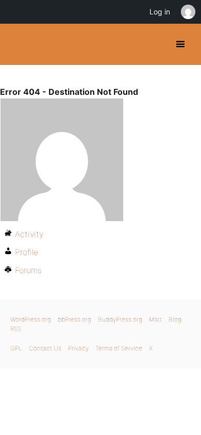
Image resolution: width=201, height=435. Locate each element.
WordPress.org (30, 319)
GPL (16, 348)
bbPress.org (74, 319)
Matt (155, 319)
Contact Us (45, 348)
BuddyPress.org (17, 44)
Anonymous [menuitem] (187, 12)
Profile (26, 252)
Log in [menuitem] (159, 11)
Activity (29, 234)
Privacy (78, 348)
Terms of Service (118, 348)
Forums (28, 270)
